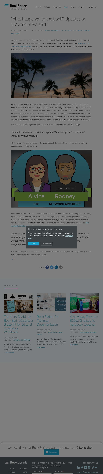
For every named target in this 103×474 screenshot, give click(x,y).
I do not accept (47, 244)
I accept (33, 244)
